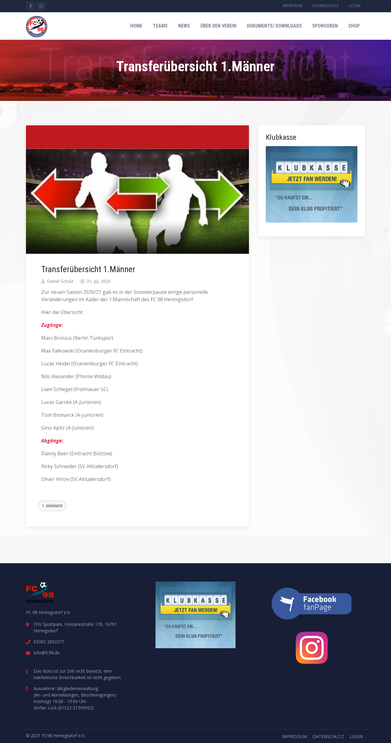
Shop (354, 26)
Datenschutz (325, 5)
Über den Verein (218, 26)
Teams (160, 26)
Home (136, 26)
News (184, 26)
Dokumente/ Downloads (274, 26)
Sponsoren (325, 26)
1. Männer (52, 505)
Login (354, 5)
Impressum (292, 5)
